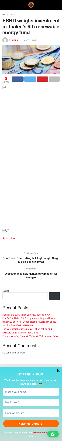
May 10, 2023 (30, 39)
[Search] (54, 296)
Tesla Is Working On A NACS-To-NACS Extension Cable (30, 336)
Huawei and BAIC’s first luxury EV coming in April (27, 314)
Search (6, 290)
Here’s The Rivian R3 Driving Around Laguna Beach (28, 318)
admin (15, 39)
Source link (8, 238)
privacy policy (40, 432)
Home (5, 14)
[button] (53, 434)
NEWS (14, 14)
